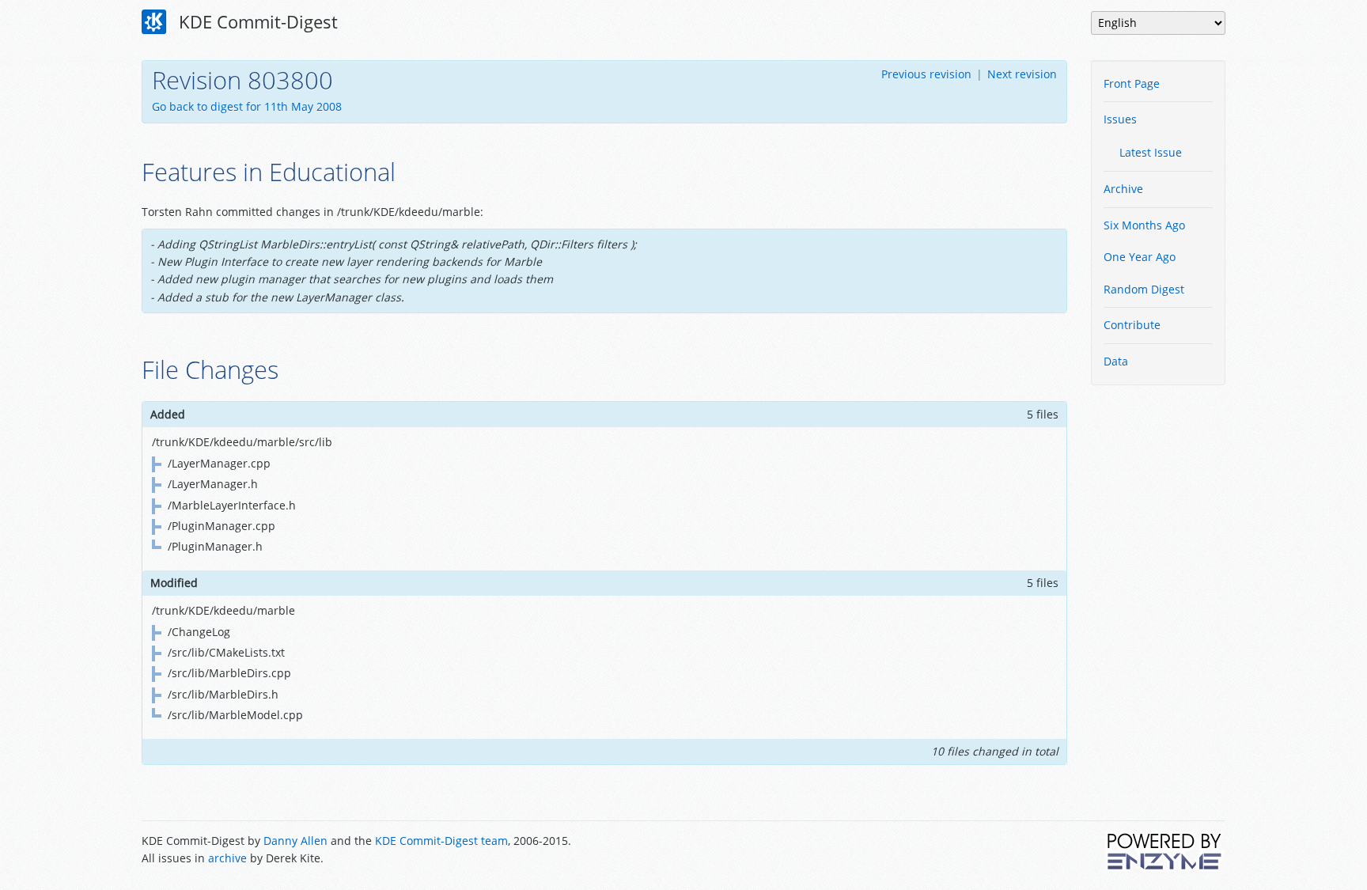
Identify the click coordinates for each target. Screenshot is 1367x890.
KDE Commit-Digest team (441, 840)
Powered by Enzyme (1165, 851)
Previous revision (926, 73)
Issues (1120, 119)
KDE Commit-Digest (256, 21)
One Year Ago (1140, 256)
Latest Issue (1150, 152)
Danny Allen (295, 840)
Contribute (1132, 324)
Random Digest (1144, 289)
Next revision (1022, 73)
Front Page (1132, 83)
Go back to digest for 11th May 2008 (247, 106)
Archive (1123, 188)
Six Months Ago (1144, 225)
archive (227, 857)
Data (1116, 361)
